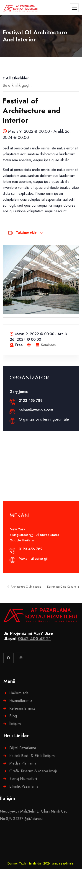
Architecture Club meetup (25, 587)
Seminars (48, 345)
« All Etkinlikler (16, 78)
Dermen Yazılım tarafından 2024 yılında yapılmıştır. (41, 863)
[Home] (40, 615)
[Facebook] (8, 658)
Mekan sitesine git (34, 558)
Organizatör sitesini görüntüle (44, 419)
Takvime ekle (26, 232)
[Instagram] (21, 658)
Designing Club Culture (62, 587)
